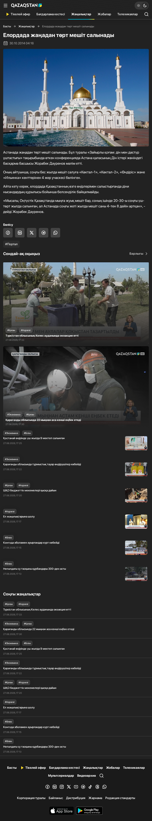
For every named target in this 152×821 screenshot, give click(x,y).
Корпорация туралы (31, 798)
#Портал (11, 244)
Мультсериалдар (61, 775)
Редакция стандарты (120, 798)
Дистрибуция (75, 798)
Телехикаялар (127, 14)
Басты (7, 26)
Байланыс (56, 798)
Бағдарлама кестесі (50, 14)
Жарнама (95, 798)
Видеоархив (86, 775)
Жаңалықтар (81, 14)
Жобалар (104, 14)
